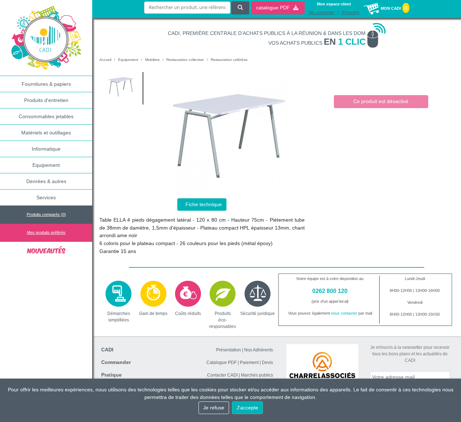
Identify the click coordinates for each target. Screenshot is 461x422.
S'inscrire (350, 12)
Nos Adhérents (258, 349)
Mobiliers (152, 60)
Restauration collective (185, 60)
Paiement (249, 362)
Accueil (105, 60)
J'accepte (247, 407)
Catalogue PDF (221, 362)
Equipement (46, 165)
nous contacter (344, 313)
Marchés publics (257, 375)
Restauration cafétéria (229, 60)
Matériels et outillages (46, 133)
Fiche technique (203, 204)
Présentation (228, 349)
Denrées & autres (46, 181)
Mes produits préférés (46, 232)
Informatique (46, 149)
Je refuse (213, 407)
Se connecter (322, 12)
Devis (267, 362)
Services (46, 197)
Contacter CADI (222, 375)
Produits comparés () (46, 214)
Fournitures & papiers (46, 84)
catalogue (273, 7)
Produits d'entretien (46, 100)
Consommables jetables (46, 116)
